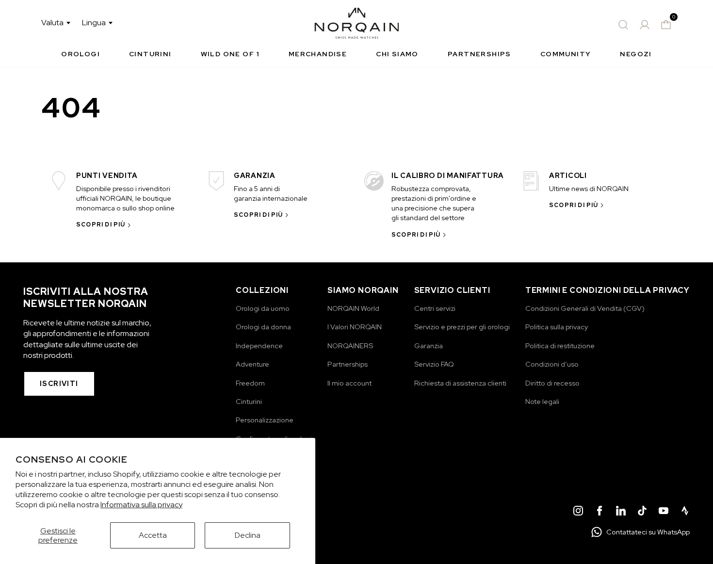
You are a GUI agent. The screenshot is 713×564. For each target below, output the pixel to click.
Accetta (153, 535)
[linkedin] (621, 512)
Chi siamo (397, 53)
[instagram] (578, 512)
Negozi (635, 53)
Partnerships (479, 53)
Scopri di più (101, 224)
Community (565, 53)
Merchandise (318, 53)
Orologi (80, 53)
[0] (666, 25)
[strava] (685, 512)
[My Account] (644, 25)
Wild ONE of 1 (230, 53)
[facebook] (599, 512)
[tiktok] (642, 512)
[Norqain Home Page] (356, 25)
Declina (247, 535)
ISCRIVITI (59, 383)
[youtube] (663, 512)
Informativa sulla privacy (141, 505)
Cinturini (150, 53)
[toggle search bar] (623, 25)
